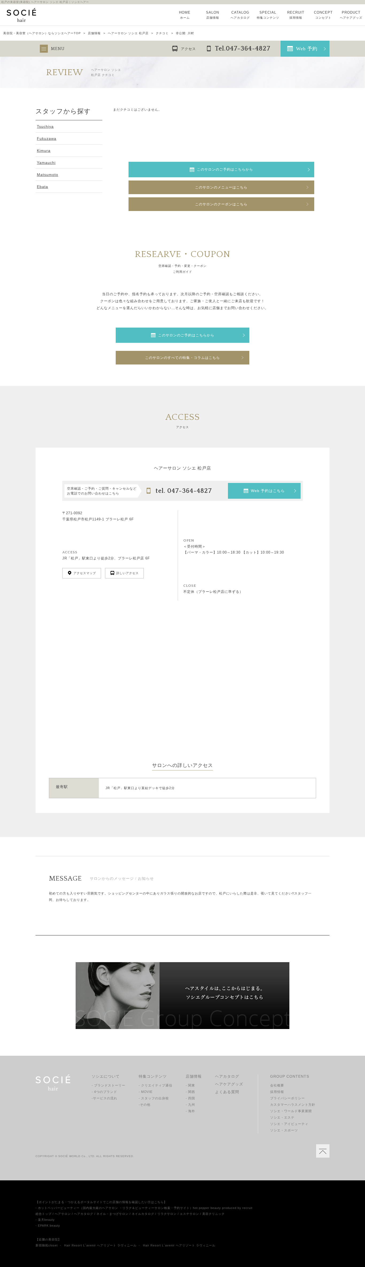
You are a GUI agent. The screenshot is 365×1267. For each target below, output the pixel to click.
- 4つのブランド (104, 1092)
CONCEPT (323, 15)
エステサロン (189, 1213)
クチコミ (162, 33)
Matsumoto (47, 174)
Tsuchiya (45, 126)
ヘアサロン (63, 1213)
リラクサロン (167, 1213)
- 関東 (190, 1085)
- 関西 (190, 1092)
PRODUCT (351, 15)
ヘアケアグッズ (229, 1084)
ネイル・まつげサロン (112, 1213)
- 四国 (190, 1098)
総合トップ (44, 1213)
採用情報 (277, 1092)
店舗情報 (94, 33)
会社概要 (277, 1085)
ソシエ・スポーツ (284, 1130)
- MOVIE (146, 1092)
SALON (212, 15)
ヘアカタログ (227, 1076)
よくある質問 (227, 1092)
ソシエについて (106, 1076)
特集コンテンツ (153, 1076)
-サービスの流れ (104, 1098)
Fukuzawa (46, 138)
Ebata (42, 187)
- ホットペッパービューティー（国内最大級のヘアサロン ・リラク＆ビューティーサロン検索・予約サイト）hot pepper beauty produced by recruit (144, 1208)
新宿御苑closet (47, 1245)
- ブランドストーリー (108, 1085)
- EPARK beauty (48, 1225)
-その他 (144, 1105)
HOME (185, 15)
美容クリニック (213, 1213)
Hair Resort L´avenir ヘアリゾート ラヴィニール (100, 1245)
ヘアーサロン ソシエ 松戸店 (128, 33)
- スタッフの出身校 (154, 1098)
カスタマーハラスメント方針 (292, 1105)
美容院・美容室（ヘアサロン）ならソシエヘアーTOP (42, 33)
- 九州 (190, 1105)
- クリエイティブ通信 (155, 1085)
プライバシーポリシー (287, 1098)
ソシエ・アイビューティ (289, 1124)
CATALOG (240, 15)
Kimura (44, 150)
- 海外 (190, 1111)
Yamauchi (46, 162)
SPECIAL (268, 15)
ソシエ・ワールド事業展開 (291, 1111)
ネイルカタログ (143, 1213)
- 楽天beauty (45, 1219)
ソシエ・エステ (282, 1117)
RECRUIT (295, 15)
